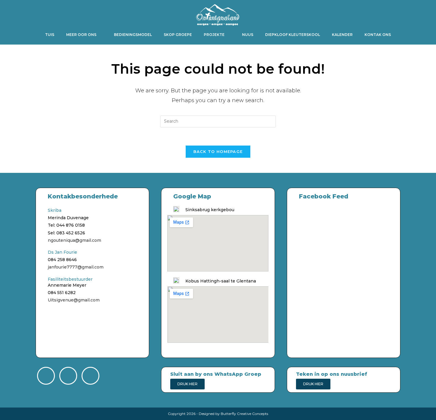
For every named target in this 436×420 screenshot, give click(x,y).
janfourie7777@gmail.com (76, 267)
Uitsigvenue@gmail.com (74, 300)
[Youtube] (90, 376)
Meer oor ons (81, 34)
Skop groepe (178, 34)
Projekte (214, 34)
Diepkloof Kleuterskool (292, 34)
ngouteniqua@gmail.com (74, 240)
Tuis (49, 34)
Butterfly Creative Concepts (244, 413)
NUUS (247, 34)
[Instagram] (68, 376)
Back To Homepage (218, 151)
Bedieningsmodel (133, 34)
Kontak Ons (378, 34)
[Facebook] (46, 376)
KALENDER (342, 34)
